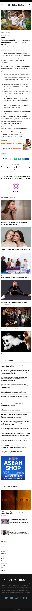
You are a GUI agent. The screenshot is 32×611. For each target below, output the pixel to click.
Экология (3, 570)
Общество (3, 558)
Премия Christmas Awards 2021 (10, 329)
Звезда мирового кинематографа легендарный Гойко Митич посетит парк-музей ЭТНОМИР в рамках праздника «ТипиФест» (15, 440)
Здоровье (2, 37)
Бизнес (2, 549)
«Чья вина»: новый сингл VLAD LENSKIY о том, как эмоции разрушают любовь (15, 404)
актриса (4, 153)
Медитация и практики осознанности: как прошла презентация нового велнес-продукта (14, 409)
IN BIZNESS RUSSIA (16, 6)
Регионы (3, 565)
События (3, 568)
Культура (3, 556)
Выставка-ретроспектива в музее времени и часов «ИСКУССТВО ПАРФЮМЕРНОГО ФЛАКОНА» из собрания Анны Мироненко (14, 378)
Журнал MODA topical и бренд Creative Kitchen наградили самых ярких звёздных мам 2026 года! (14, 446)
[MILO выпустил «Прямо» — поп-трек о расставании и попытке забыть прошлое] (16, 500)
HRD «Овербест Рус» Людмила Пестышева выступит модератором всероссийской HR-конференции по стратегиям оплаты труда (15, 422)
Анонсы (3, 546)
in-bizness (4, 46)
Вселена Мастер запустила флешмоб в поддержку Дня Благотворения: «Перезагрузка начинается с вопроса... (19, 532)
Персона (3, 560)
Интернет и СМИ (5, 553)
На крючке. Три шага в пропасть (10, 354)
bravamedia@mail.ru (19, 601)
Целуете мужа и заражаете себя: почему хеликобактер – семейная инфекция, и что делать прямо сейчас (15, 391)
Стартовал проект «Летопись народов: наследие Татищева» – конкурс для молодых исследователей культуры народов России (14, 385)
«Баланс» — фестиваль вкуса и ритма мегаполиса (14, 400)
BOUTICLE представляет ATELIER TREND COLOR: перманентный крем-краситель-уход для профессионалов (16, 429)
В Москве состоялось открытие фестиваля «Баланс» (14, 396)
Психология (4, 563)
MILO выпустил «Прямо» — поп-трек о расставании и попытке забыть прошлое (15, 365)
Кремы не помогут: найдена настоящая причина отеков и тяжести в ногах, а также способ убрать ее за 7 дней (15, 434)
